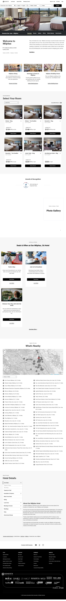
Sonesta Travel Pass (38, 556)
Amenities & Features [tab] (9, 493)
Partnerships (36, 559)
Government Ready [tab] (8, 515)
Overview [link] (29, 33)
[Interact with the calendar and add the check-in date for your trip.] (27, 5)
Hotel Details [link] (58, 33)
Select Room (13, 133)
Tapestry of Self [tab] (7, 490)
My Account (20, 556)
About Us (35, 554)
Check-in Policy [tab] (7, 485)
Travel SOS (20, 561)
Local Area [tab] (6, 502)
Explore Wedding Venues (53, 83)
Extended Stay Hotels (7, 563)
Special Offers (19, 1)
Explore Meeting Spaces (33, 83)
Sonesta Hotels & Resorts (8, 536)
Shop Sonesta (21, 565)
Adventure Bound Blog (7, 567)
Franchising (36, 561)
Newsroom (36, 565)
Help (62, 1)
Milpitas (26, 536)
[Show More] (20, 121)
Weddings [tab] (6, 509)
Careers (35, 563)
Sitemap (50, 563)
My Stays (58, 1)
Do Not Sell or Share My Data (54, 561)
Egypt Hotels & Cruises (7, 561)
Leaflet (51, 374)
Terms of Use (51, 559)
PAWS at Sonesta (21, 563)
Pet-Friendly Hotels (6, 565)
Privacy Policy (51, 554)
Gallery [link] (39, 33)
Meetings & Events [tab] (8, 505)
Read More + (32, 52)
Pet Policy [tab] (6, 487)
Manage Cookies (52, 556)
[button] (5, 351)
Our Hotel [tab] (6, 482)
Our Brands (13, 1)
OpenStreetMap (56, 374)
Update (57, 5)
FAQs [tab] (5, 512)
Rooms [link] (34, 33)
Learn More (11, 283)
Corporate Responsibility (38, 567)
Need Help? (20, 559)
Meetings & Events (26, 1)
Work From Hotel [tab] (8, 496)
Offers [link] (44, 33)
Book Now (11, 279)
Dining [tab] (5, 499)
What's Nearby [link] (50, 33)
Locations (5, 556)
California (22, 536)
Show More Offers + (33, 329)
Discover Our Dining (13, 83)
